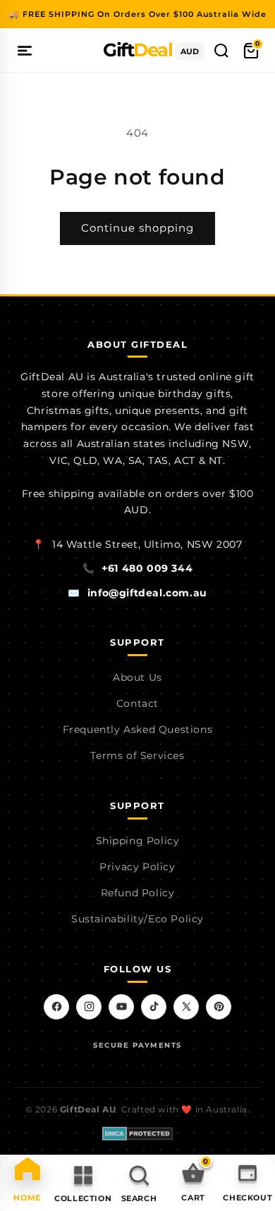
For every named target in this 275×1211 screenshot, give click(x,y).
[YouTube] (121, 1006)
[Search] (221, 50)
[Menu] (24, 50)
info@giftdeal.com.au (147, 592)
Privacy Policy (137, 866)
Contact (137, 703)
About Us (137, 677)
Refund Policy (138, 892)
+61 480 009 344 (147, 568)
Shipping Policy (138, 840)
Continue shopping (137, 227)
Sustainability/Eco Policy (137, 918)
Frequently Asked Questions (138, 729)
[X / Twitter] (186, 1006)
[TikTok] (153, 1006)
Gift (137, 50)
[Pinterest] (218, 1006)
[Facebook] (56, 1006)
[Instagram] (89, 1006)
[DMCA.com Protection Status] (137, 1134)
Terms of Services (137, 755)
